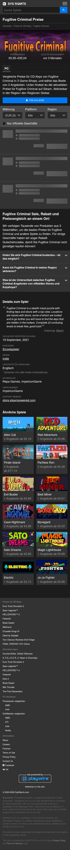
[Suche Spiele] (63, 10)
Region (52, 109)
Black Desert (8, 622)
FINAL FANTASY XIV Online (16, 643)
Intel (7, 709)
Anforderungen (10, 649)
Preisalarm (36, 100)
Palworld (7, 618)
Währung (8, 109)
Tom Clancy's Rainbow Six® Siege (19, 639)
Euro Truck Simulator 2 (13, 606)
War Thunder (8, 687)
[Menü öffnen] (65, 3)
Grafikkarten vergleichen (14, 713)
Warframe (7, 627)
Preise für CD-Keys (22, 25)
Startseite (14, 3)
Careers (6, 744)
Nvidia (8, 730)
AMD (7, 705)
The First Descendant (12, 691)
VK (6, 769)
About (5, 740)
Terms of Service (14, 843)
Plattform (31, 109)
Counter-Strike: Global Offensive (18, 653)
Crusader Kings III (11, 631)
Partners (6, 748)
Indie (6, 358)
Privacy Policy (9, 756)
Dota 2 (6, 678)
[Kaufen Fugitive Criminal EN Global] (35, 140)
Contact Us (8, 761)
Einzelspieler (11, 349)
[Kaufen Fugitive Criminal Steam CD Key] (35, 167)
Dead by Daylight (10, 635)
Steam (59, 330)
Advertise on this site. (35, 786)
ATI (6, 721)
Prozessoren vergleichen (14, 701)
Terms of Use (9, 752)
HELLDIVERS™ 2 (11, 614)
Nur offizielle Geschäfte (22, 123)
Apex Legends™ (10, 610)
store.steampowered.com (19, 400)
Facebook (9, 765)
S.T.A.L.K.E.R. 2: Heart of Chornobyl (20, 657)
